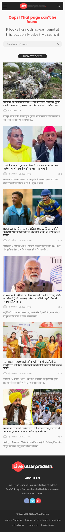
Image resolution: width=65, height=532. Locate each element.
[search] (59, 6)
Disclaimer (19, 525)
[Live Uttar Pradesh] (32, 5)
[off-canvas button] (5, 6)
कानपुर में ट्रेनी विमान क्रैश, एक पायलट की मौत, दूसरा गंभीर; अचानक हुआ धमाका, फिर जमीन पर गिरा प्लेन (31, 104)
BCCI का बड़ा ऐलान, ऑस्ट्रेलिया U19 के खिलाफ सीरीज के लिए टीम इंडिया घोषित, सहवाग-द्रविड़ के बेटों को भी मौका (31, 232)
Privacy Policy (32, 520)
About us (17, 520)
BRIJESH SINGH (14, 110)
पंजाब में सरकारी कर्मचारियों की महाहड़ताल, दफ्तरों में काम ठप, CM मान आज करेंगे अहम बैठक (31, 430)
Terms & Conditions (51, 520)
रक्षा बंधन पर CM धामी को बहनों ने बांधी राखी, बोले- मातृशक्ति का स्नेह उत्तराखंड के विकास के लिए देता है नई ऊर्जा (32, 365)
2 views (14, 174)
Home (7, 520)
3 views (14, 240)
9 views (14, 437)
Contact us (33, 525)
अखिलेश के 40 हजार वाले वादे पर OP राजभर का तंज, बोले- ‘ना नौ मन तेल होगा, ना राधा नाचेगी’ (31, 167)
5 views (14, 307)
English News (47, 525)
